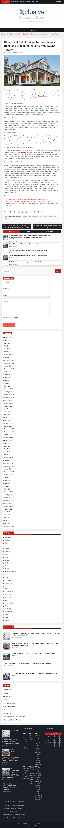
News (6, 588)
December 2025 (9, 360)
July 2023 (7, 443)
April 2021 (7, 520)
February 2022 (8, 492)
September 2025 (9, 369)
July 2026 (7, 340)
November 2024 (9, 397)
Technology (8, 611)
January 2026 (8, 357)
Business (24, 216)
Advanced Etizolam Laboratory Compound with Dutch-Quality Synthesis (27, 199)
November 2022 (9, 466)
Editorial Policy (8, 713)
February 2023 (8, 457)
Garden (7, 563)
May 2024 (7, 414)
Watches (7, 620)
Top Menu (59, 1)
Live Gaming (8, 580)
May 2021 (7, 517)
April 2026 (7, 349)
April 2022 (7, 486)
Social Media (8, 603)
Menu (33, 30)
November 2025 (9, 363)
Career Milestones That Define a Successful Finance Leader (27, 244)
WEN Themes (36, 825)
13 (53, 742)
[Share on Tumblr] (34, 211)
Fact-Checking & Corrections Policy (14, 716)
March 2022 (7, 489)
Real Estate (8, 597)
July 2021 (7, 512)
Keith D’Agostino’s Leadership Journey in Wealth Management (28, 262)
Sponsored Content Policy (12, 720)
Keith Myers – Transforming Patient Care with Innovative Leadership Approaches (29, 201)
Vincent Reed (17, 52)
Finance (7, 551)
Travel (6, 617)
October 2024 (8, 400)
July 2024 (7, 409)
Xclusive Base (32, 17)
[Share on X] (14, 211)
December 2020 (9, 526)
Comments (49, 231)
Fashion (7, 548)
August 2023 (8, 440)
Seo (6, 600)
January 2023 (8, 460)
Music (6, 586)
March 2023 (7, 454)
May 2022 (7, 483)
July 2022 (7, 477)
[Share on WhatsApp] (22, 211)
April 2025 (7, 383)
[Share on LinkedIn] (18, 211)
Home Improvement (10, 571)
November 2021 (9, 500)
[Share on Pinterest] (26, 211)
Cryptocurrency (9, 543)
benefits (19, 216)
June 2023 (7, 446)
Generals (7, 566)
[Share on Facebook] (10, 211)
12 (51, 742)
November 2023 (9, 432)
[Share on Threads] (38, 211)
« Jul (52, 752)
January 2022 (8, 494)
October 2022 (8, 469)
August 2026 (8, 337)
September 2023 (9, 437)
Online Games (9, 591)
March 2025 (7, 386)
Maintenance (8, 583)
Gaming (7, 560)
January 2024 (8, 426)
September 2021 (9, 506)
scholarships (47, 216)
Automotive (8, 537)
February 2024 (8, 423)
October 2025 (8, 366)
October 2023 (8, 434)
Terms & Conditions (10, 706)
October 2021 (8, 503)
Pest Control (8, 594)
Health (7, 568)
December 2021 (9, 497)
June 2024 (7, 412)
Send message (9, 325)
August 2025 (8, 371)
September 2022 (9, 472)
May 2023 (7, 449)
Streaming (8, 608)
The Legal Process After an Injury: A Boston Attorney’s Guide (28, 255)
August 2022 (8, 474)
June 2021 (7, 515)
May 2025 (7, 380)
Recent (29, 231)
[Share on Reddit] (30, 211)
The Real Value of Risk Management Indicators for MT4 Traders (28, 250)
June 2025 (7, 377)
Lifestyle (7, 577)
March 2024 (7, 420)
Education (8, 546)
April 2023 (7, 452)
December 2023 (9, 429)
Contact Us (7, 689)
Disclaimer (7, 710)
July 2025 (7, 374)
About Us (7, 696)
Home (6, 693)
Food (6, 554)
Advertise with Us (9, 703)
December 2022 (9, 463)
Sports (7, 606)
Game (6, 557)
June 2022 (7, 480)
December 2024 (9, 394)
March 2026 (7, 351)
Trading (7, 614)
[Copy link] (42, 211)
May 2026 (7, 346)
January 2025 (8, 392)
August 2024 (8, 406)
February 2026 (8, 354)
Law (6, 574)
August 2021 (8, 509)
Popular (11, 231)
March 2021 (7, 523)
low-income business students (35, 216)
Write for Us (7, 700)
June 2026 (7, 343)
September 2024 (9, 403)
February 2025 (8, 389)
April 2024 (7, 417)
